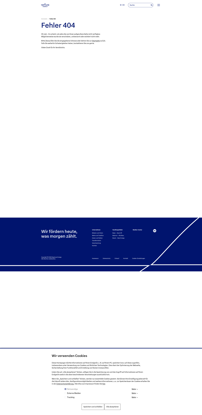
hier (103, 384)
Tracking (70, 397)
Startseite (96, 41)
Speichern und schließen (92, 407)
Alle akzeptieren (112, 407)
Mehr (134, 389)
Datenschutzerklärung (65, 384)
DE (123, 5)
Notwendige (72, 389)
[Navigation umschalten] (159, 5)
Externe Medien (74, 393)
